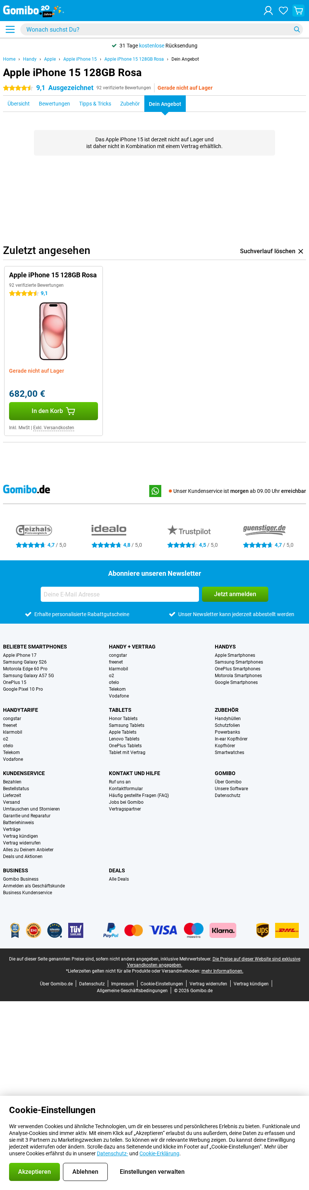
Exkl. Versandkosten (53, 427)
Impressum (122, 984)
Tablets (120, 710)
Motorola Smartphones (238, 675)
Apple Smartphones (235, 655)
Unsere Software (231, 788)
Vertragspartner (125, 809)
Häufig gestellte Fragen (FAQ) (139, 795)
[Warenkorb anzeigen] (298, 11)
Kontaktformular (126, 788)
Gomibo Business (20, 879)
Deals (117, 870)
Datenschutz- (112, 1153)
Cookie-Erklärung (159, 1153)
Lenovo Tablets (124, 739)
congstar (118, 655)
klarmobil (118, 668)
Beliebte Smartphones (35, 647)
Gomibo (225, 773)
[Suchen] (297, 29)
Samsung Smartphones (239, 662)
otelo (114, 682)
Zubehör (227, 710)
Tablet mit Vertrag (127, 752)
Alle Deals (119, 879)
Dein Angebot (185, 59)
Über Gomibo (228, 782)
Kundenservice (24, 773)
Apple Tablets (122, 732)
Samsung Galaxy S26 (25, 662)
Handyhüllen (228, 718)
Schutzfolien (227, 725)
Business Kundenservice (27, 892)
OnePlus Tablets (125, 745)
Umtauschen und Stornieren (31, 809)
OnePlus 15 (14, 682)
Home (9, 59)
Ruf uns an (120, 782)
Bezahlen (12, 782)
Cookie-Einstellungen (162, 984)
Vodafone (119, 696)
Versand (11, 802)
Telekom (117, 689)
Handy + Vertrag (132, 647)
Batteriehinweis (18, 822)
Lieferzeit (12, 795)
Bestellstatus (16, 788)
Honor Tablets (123, 718)
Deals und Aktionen (23, 856)
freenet (116, 662)
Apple (50, 59)
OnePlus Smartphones (237, 668)
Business (15, 870)
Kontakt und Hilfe (134, 773)
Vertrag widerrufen (22, 843)
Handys (225, 647)
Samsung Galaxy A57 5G (28, 675)
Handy (30, 59)
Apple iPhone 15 (80, 59)
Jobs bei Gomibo (126, 802)
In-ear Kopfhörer (231, 739)
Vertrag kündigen (20, 836)
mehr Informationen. (222, 971)
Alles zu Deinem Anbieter (28, 849)
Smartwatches (229, 752)
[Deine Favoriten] (283, 11)
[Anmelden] (268, 11)
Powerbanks (227, 732)
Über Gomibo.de (56, 984)
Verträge (11, 829)
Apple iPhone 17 (20, 655)
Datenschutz (227, 795)
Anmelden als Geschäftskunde (34, 886)
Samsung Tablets (126, 725)
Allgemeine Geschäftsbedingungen (132, 990)
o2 (111, 675)
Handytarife (20, 710)
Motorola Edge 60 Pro (25, 668)
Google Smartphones (236, 682)
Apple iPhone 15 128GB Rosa (134, 59)
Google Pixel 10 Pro (23, 689)
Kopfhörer (225, 745)
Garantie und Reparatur (26, 815)
